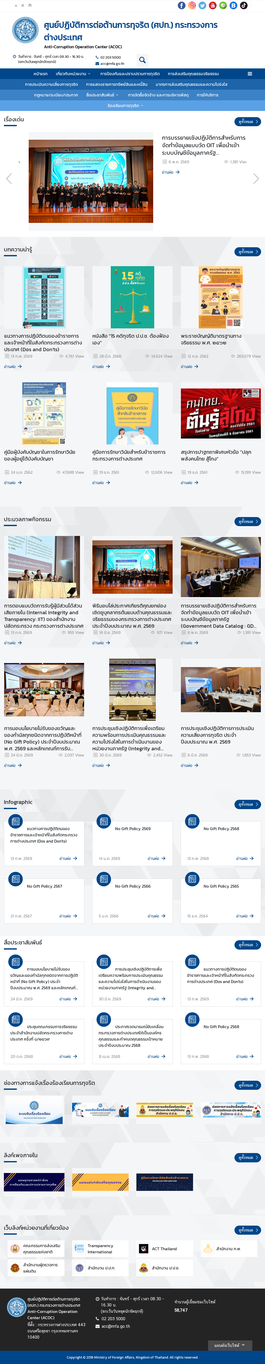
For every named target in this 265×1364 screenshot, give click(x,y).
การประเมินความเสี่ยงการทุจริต (51, 84)
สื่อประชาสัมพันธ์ (100, 95)
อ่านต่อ (34, 172)
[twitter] (202, 8)
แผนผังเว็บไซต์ (226, 1345)
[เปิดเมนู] (249, 73)
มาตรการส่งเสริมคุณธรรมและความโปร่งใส (191, 84)
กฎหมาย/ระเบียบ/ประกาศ (56, 95)
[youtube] (213, 8)
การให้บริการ (207, 95)
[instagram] (192, 8)
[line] (223, 8)
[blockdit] (233, 8)
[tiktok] (244, 8)
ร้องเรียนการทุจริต (123, 105)
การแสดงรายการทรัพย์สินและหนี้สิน (117, 84)
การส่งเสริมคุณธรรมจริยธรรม (193, 73)
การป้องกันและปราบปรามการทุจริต (130, 73)
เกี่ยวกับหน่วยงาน (71, 73)
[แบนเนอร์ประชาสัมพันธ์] (34, 1110)
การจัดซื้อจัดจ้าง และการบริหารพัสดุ (158, 95)
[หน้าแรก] (25, 30)
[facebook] (181, 8)
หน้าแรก (41, 73)
